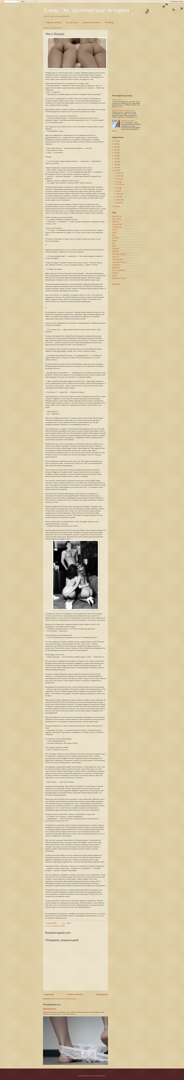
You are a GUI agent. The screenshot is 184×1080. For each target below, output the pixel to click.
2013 (116, 161)
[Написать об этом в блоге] (64, 923)
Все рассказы (72, 22)
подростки (115, 257)
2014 (116, 158)
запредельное (116, 227)
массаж (114, 240)
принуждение (116, 265)
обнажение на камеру (119, 254)
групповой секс (117, 224)
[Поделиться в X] (66, 923)
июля (118, 182)
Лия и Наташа (120, 184)
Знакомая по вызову (127, 121)
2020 (116, 144)
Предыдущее (102, 994)
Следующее (48, 994)
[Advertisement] (126, 59)
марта (118, 197)
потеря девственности (119, 262)
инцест (114, 232)
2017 (116, 150)
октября (118, 176)
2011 (116, 167)
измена (114, 229)
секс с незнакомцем (118, 270)
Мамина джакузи (49, 1009)
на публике (115, 248)
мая (117, 191)
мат (113, 243)
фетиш (114, 275)
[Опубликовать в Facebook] (68, 923)
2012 (116, 164)
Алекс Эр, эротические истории (86, 10)
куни (113, 235)
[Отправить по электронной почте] (62, 923)
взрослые (115, 221)
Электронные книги (91, 22)
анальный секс (117, 216)
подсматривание (117, 259)
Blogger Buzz (116, 284)
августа (118, 179)
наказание (115, 251)
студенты (115, 273)
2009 (116, 206)
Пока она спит (116, 99)
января (118, 202)
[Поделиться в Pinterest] (70, 923)
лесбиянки (115, 238)
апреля (118, 194)
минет (114, 246)
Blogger (103, 1076)
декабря (119, 173)
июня (118, 188)
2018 (116, 147)
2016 (116, 153)
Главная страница (54, 22)
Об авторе (109, 22)
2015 (116, 156)
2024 (116, 141)
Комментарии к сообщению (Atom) (65, 999)
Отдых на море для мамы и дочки (123, 110)
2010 (116, 170)
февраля (119, 200)
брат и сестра (116, 219)
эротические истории (58, 926)
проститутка (116, 267)
